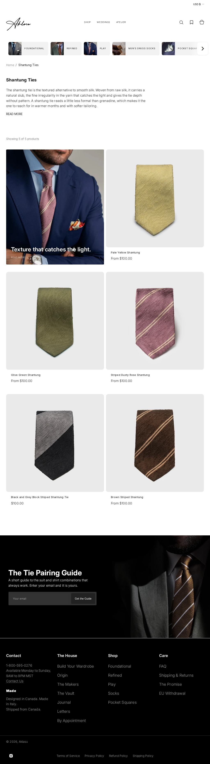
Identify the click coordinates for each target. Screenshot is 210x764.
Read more (14, 114)
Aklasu (23, 741)
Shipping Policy (143, 755)
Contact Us (14, 681)
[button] (181, 22)
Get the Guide (83, 598)
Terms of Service (68, 755)
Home (10, 65)
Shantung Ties (28, 65)
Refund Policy (118, 755)
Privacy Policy (94, 755)
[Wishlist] (191, 22)
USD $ (197, 4)
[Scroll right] (202, 48)
